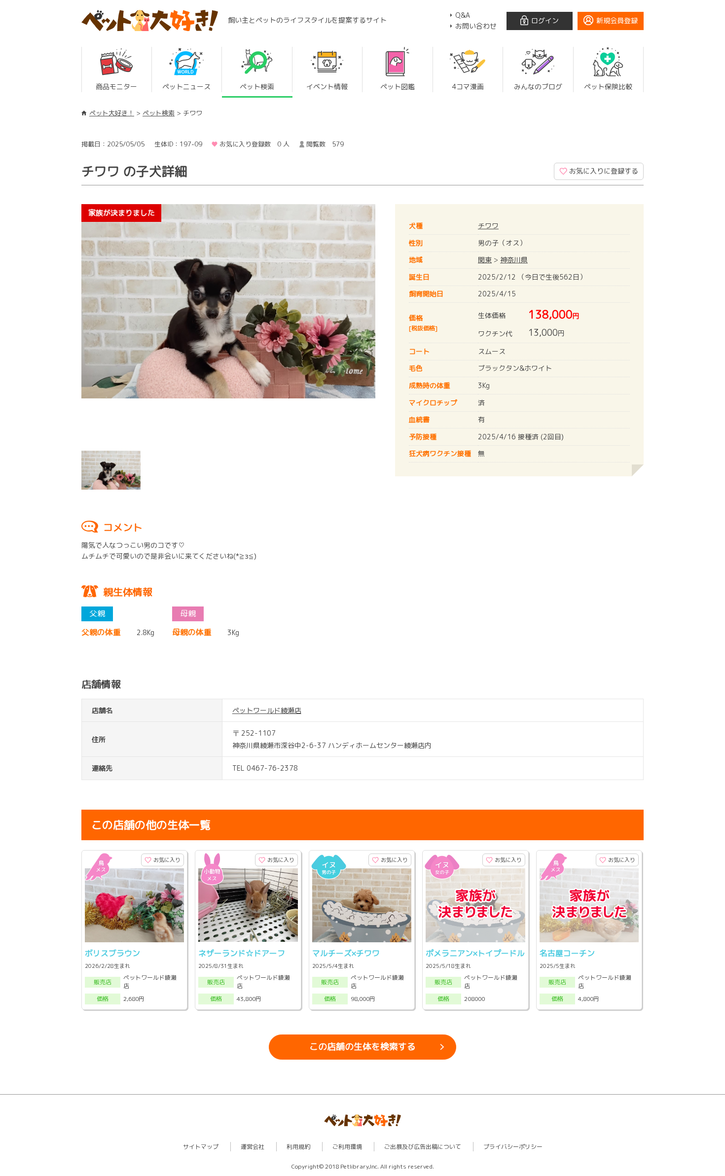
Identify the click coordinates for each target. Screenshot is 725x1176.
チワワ (488, 225)
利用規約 (298, 1146)
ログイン (545, 20)
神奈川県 (514, 259)
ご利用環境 (347, 1146)
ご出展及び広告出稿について (422, 1146)
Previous (66, 325)
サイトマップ (200, 1146)
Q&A (462, 15)
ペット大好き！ (111, 112)
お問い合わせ (476, 26)
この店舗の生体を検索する (362, 1046)
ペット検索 (159, 112)
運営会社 (252, 1146)
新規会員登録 (617, 20)
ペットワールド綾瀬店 (266, 710)
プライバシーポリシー (513, 1146)
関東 (485, 259)
